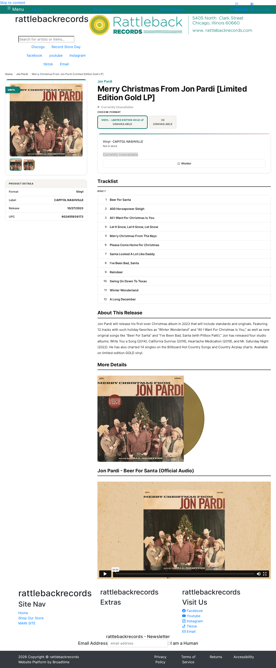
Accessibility (244, 657)
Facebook (194, 611)
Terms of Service (188, 659)
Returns (216, 657)
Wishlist (186, 163)
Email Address (93, 643)
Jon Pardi (22, 74)
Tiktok (191, 626)
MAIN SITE (27, 623)
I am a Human (184, 643)
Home (9, 74)
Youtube (193, 616)
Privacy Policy (160, 659)
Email (191, 631)
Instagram (194, 621)
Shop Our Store (31, 618)
